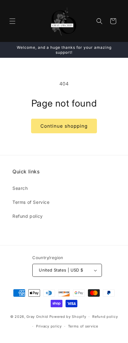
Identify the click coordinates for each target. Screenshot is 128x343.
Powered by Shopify (67, 316)
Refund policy (27, 216)
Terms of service (83, 326)
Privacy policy (49, 326)
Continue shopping (64, 126)
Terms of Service (31, 202)
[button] (12, 21)
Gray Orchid (37, 316)
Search (20, 188)
